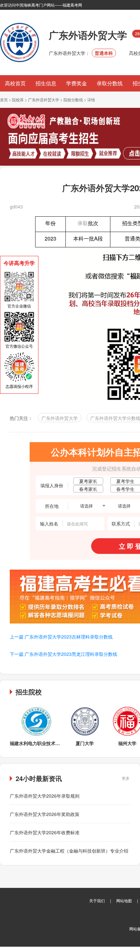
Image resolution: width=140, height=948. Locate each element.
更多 (126, 778)
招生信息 (45, 83)
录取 (82, 223)
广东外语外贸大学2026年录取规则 (44, 795)
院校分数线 (73, 99)
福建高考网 (72, 5)
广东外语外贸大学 (43, 99)
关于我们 (97, 900)
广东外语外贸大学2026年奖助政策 (44, 814)
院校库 (18, 99)
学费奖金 (76, 83)
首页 (4, 99)
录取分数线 (110, 83)
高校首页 (15, 83)
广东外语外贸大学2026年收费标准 (44, 832)
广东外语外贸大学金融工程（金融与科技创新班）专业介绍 (69, 850)
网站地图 (124, 900)
